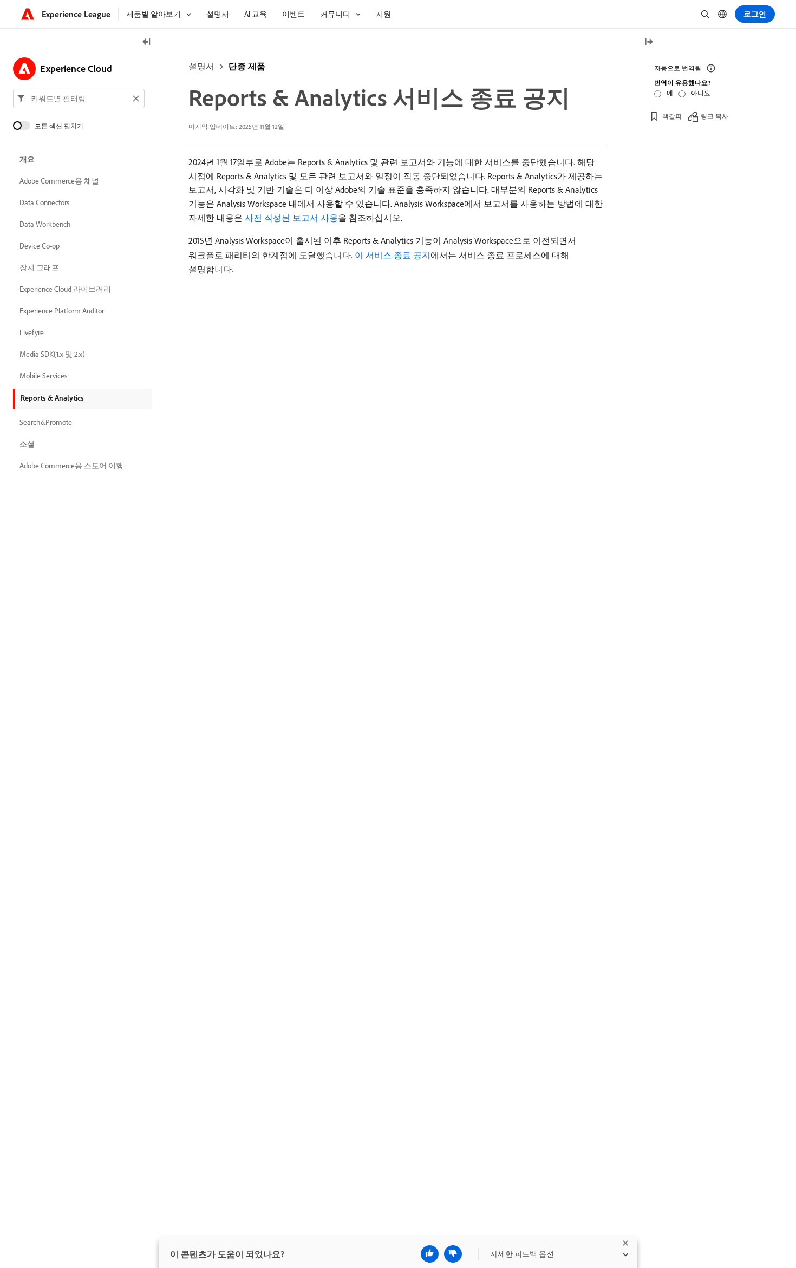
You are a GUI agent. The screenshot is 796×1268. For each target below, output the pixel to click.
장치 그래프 (39, 267)
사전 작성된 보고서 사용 (291, 217)
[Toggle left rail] (147, 42)
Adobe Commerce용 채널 (59, 181)
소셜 (27, 444)
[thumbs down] (453, 1254)
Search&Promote (45, 422)
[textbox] (79, 98)
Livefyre (31, 332)
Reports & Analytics (52, 398)
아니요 (700, 93)
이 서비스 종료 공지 (392, 255)
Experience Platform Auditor (61, 311)
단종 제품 (247, 66)
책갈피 (672, 116)
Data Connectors (44, 202)
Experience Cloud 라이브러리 (65, 289)
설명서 (201, 66)
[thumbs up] (430, 1254)
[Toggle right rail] (649, 42)
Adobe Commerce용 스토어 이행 (71, 465)
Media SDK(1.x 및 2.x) (52, 354)
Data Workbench (45, 224)
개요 (27, 159)
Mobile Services (43, 376)
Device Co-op (39, 246)
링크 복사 (714, 116)
